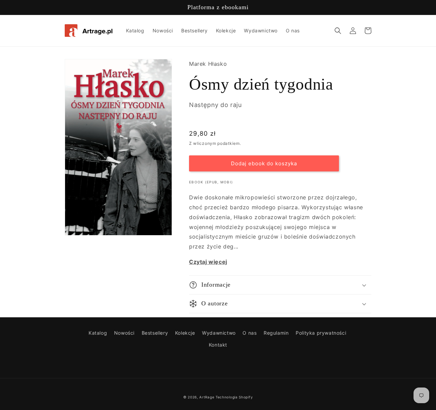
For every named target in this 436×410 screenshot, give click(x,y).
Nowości (124, 333)
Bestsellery (155, 333)
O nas (249, 333)
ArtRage (206, 397)
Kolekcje (185, 333)
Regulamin (276, 333)
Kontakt (218, 345)
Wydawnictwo (219, 333)
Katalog (98, 333)
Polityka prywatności (321, 333)
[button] (337, 30)
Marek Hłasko (208, 63)
